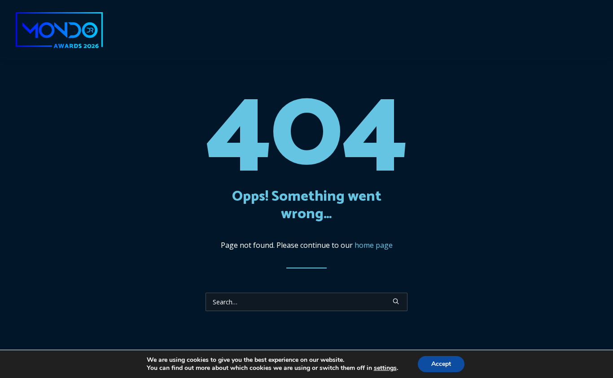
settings (385, 368)
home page (374, 245)
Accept (441, 364)
